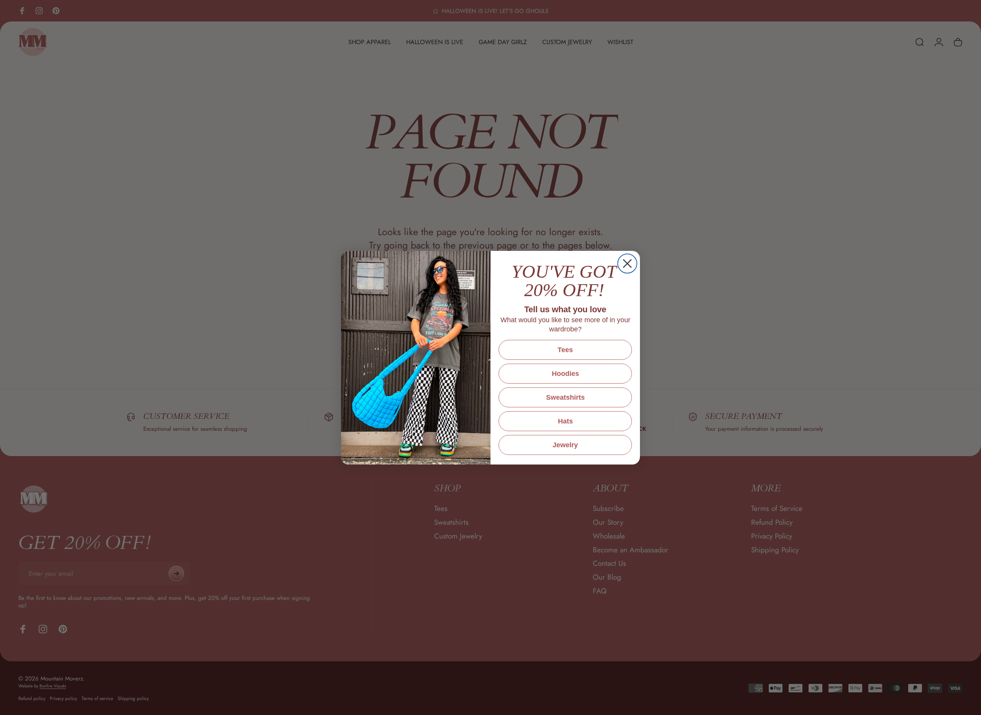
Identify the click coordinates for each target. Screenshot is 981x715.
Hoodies (565, 373)
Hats (565, 421)
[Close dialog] (627, 263)
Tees (565, 350)
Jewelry (565, 445)
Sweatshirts (565, 397)
